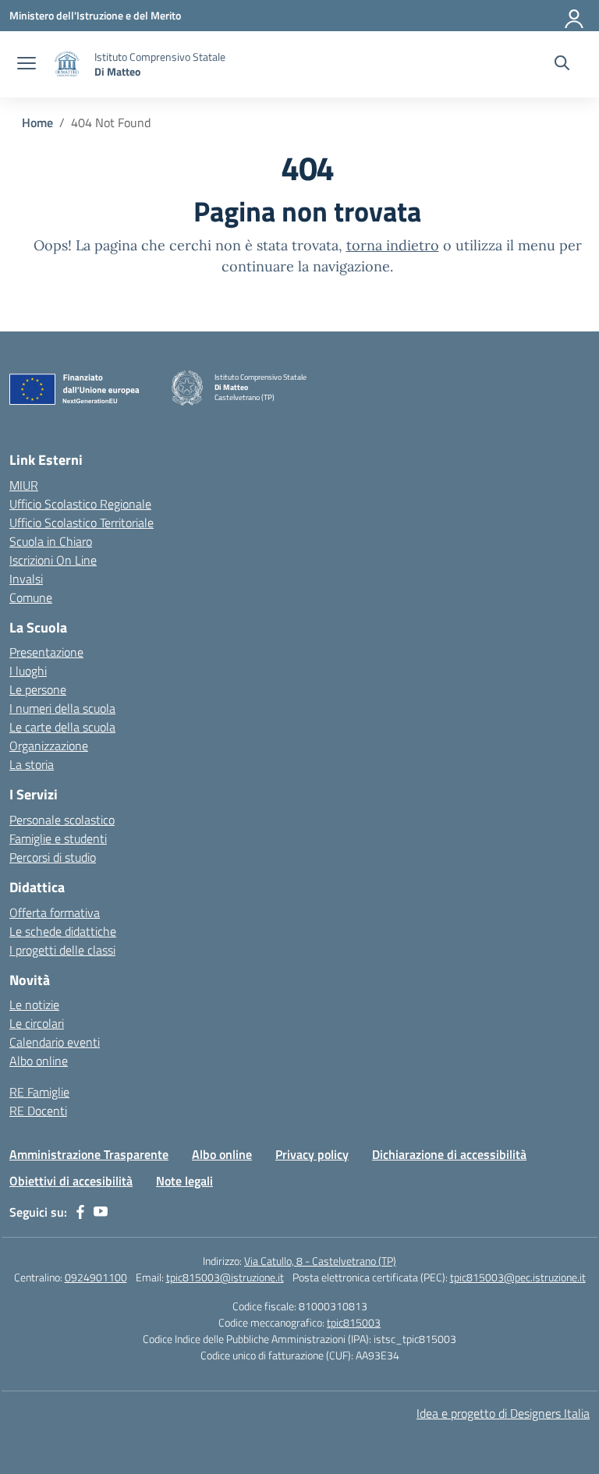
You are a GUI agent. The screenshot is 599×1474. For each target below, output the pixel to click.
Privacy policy (312, 1154)
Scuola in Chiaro (50, 541)
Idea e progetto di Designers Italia (503, 1413)
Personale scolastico (62, 819)
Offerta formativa (54, 912)
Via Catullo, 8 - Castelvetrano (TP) (320, 1261)
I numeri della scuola (62, 708)
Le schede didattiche (62, 931)
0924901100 (96, 1277)
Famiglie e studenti (58, 838)
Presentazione (46, 652)
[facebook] (80, 1212)
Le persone (37, 689)
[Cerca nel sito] (562, 65)
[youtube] (101, 1212)
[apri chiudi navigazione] (26, 64)
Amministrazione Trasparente (88, 1154)
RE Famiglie (39, 1091)
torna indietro (392, 245)
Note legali (184, 1180)
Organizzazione (48, 745)
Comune (30, 597)
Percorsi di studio (52, 857)
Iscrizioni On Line (53, 560)
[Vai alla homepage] (67, 64)
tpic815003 (354, 1322)
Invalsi (26, 578)
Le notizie (34, 1004)
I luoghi (28, 670)
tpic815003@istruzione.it (225, 1277)
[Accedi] (575, 15)
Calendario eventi (54, 1042)
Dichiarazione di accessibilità (449, 1154)
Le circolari (36, 1023)
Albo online (38, 1060)
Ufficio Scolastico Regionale (80, 503)
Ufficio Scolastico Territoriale (81, 522)
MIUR (23, 485)
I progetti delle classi (62, 950)
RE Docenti (38, 1110)
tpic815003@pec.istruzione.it (518, 1277)
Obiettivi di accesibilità (71, 1180)
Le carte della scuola (62, 727)
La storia (31, 764)
